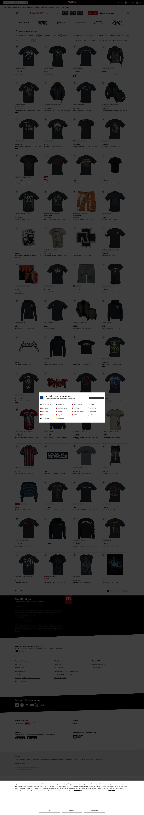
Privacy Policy (111, 790)
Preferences (94, 811)
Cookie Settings (78, 790)
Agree (49, 810)
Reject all (72, 810)
